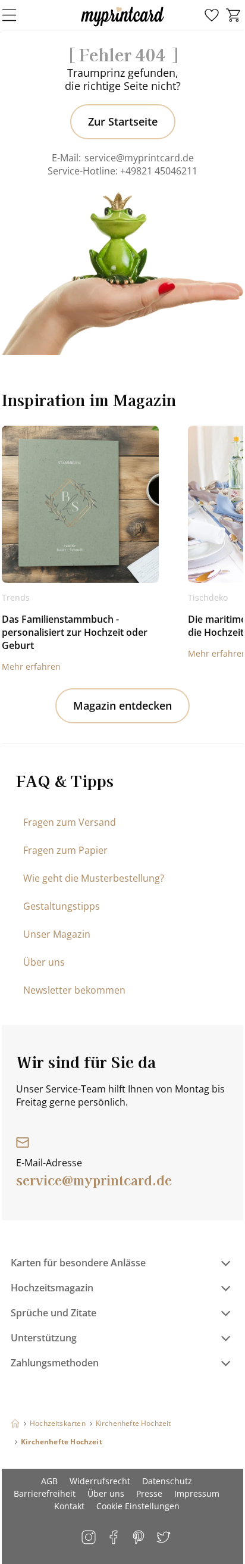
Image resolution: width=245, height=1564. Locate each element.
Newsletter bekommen (74, 990)
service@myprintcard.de (139, 157)
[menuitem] (212, 15)
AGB (49, 1481)
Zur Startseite (123, 121)
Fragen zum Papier (65, 850)
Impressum (196, 1493)
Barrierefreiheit (45, 1493)
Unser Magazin (56, 934)
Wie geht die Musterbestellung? (93, 878)
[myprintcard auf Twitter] (164, 1538)
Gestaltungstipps (61, 906)
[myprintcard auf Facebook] (114, 1538)
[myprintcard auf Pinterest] (139, 1538)
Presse (149, 1493)
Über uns (44, 962)
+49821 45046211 (158, 170)
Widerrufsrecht (100, 1481)
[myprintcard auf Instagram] (89, 1538)
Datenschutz (167, 1481)
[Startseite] (15, 1423)
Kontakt (69, 1506)
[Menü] (17, 15)
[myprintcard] (122, 26)
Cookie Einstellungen (138, 1506)
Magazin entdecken (122, 705)
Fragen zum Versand (69, 822)
